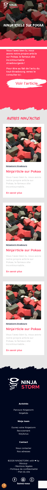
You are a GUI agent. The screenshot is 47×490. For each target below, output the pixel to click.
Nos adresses (23, 451)
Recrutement (23, 431)
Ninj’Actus (23, 434)
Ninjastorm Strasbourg (16, 166)
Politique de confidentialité (24, 469)
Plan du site (24, 472)
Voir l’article (27, 83)
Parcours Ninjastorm (24, 410)
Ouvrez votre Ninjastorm (23, 427)
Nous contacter (23, 448)
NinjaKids (23, 413)
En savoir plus (14, 193)
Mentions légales (23, 466)
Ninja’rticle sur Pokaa (23, 171)
